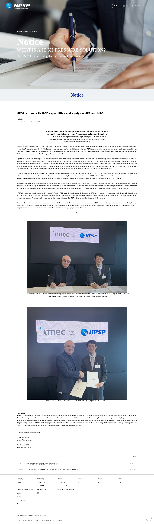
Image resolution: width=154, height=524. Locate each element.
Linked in (137, 5)
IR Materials (61, 482)
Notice (99, 479)
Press (99, 486)
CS (38, 493)
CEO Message (21, 500)
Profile (19, 482)
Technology (41, 479)
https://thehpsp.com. (75, 425)
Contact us (120, 479)
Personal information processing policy (31, 515)
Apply (79, 482)
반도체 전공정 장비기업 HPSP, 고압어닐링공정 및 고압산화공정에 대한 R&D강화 (52, 469)
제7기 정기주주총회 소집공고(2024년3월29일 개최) (42, 464)
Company (20, 479)
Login (115, 5)
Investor (59, 479)
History (19, 497)
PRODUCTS (41, 489)
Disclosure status (62, 486)
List (132, 457)
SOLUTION (41, 482)
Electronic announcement (65, 489)
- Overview (21, 486)
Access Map (21, 504)
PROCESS (40, 486)
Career (79, 479)
